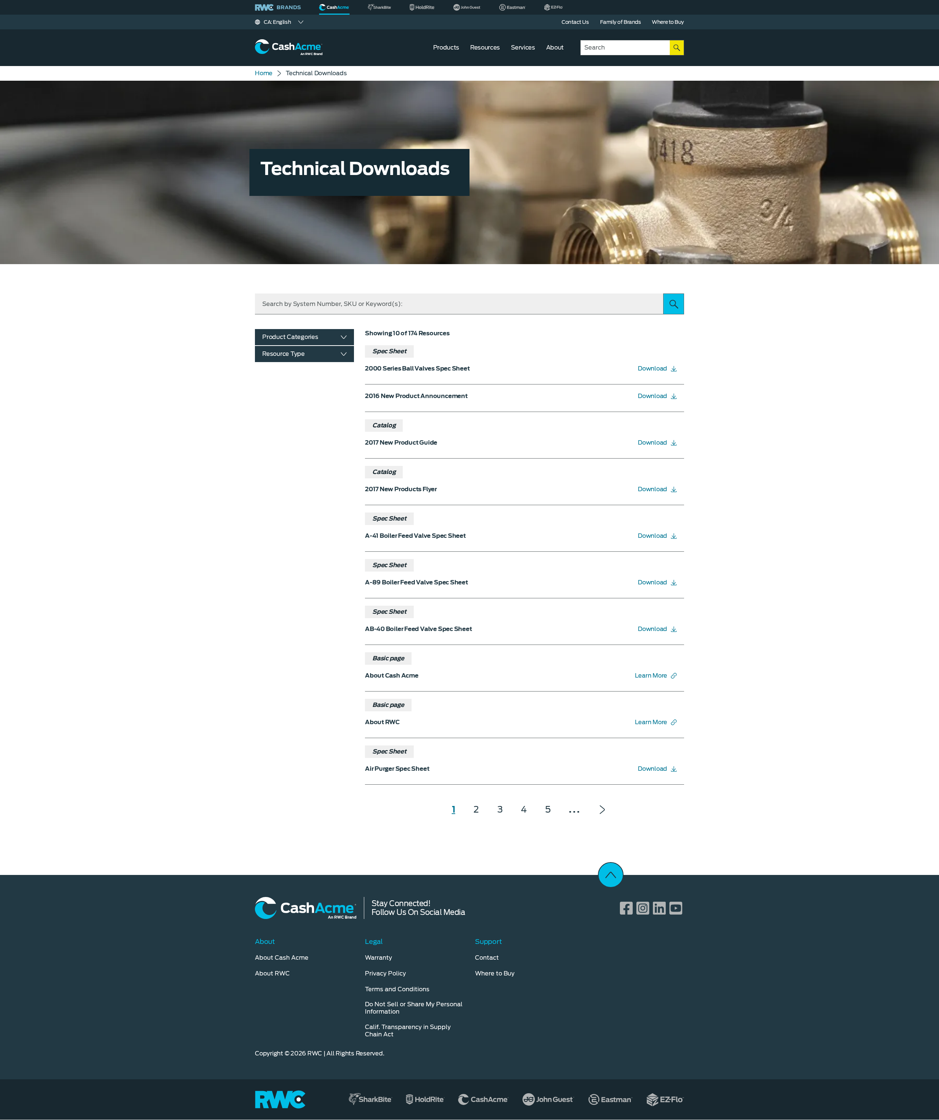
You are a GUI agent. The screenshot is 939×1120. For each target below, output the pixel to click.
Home (264, 73)
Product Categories (290, 336)
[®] (334, 7)
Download (652, 368)
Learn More (651, 675)
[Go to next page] (602, 809)
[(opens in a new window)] (379, 7)
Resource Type (283, 353)
